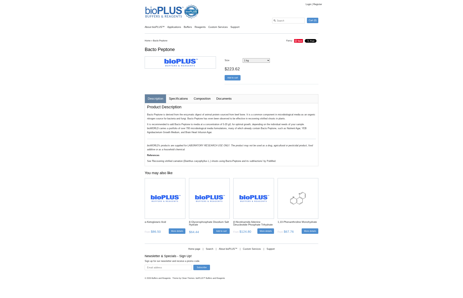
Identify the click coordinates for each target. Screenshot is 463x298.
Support (234, 26)
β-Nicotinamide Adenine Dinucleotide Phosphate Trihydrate (253, 223)
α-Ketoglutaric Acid (155, 221)
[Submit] (274, 20)
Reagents (200, 26)
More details (177, 231)
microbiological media (289, 114)
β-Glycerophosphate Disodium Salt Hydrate (209, 223)
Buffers (188, 26)
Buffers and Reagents (161, 278)
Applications (174, 26)
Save (300, 40)
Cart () (313, 20)
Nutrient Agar (293, 128)
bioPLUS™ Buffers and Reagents (210, 278)
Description (155, 98)
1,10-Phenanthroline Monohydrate (297, 221)
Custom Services (218, 26)
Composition (202, 98)
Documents (224, 98)
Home (148, 40)
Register (317, 4)
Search (209, 249)
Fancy (289, 40)
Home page (194, 249)
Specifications (178, 98)
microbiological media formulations (209, 128)
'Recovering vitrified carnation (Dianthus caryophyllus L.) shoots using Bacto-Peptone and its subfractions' (207, 161)
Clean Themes (188, 278)
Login (308, 4)
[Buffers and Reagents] (172, 12)
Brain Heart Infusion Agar (198, 132)
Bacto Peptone (160, 40)
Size (227, 60)
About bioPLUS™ (155, 26)
